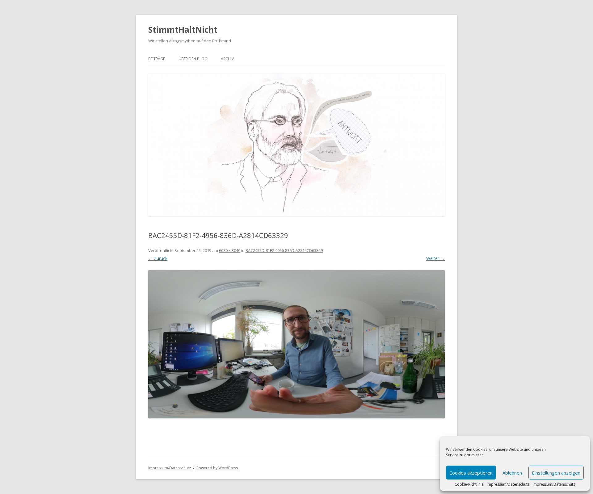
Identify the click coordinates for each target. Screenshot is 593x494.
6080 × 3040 (229, 250)
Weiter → (435, 258)
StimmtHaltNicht (182, 29)
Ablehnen (512, 473)
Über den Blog (193, 58)
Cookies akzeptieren (471, 473)
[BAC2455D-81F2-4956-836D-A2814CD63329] (296, 344)
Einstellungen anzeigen (556, 473)
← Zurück (157, 258)
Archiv (227, 58)
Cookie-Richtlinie (469, 484)
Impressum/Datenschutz (508, 484)
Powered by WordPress (217, 468)
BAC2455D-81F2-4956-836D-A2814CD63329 (284, 250)
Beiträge (156, 58)
